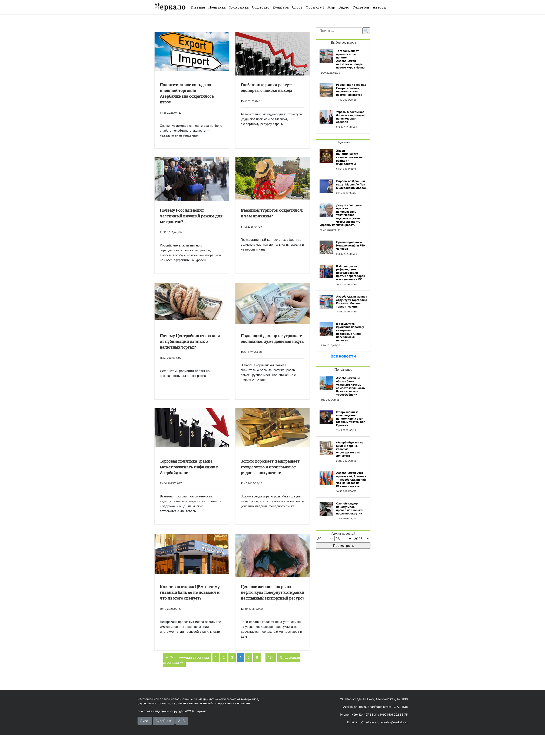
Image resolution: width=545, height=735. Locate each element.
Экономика (239, 7)
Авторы (379, 7)
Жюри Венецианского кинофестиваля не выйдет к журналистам (349, 157)
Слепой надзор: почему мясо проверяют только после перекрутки (349, 508)
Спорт (297, 7)
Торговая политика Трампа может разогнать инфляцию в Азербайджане (189, 467)
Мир (331, 7)
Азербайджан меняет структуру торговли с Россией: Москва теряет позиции (351, 301)
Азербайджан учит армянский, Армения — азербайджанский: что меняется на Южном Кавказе (351, 479)
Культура (281, 7)
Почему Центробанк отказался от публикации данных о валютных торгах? (190, 341)
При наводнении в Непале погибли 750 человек (350, 245)
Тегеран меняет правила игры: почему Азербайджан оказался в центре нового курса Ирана (350, 59)
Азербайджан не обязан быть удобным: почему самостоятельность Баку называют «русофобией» (350, 386)
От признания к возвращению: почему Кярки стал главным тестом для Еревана (350, 418)
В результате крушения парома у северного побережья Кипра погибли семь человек (350, 332)
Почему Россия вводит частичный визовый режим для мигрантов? (191, 216)
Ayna (144, 721)
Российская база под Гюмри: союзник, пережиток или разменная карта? (351, 89)
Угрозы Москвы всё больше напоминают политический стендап (351, 117)
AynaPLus (163, 721)
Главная (198, 7)
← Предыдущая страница (187, 657)
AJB (181, 721)
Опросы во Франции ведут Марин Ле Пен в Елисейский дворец (351, 184)
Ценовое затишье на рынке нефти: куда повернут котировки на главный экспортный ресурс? (272, 592)
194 (271, 657)
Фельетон (361, 7)
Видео (343, 7)
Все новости (343, 356)
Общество (260, 7)
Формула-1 (315, 7)
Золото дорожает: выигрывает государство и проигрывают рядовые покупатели (270, 467)
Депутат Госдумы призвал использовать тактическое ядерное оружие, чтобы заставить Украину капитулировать (341, 215)
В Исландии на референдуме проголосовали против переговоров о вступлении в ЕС (350, 272)
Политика (217, 7)
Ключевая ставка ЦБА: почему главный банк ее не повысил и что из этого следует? (190, 592)
